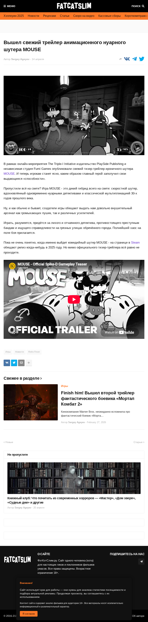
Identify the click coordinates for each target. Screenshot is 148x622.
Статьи (64, 15)
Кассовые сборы (109, 15)
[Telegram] (134, 59)
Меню (11, 6)
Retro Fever (34, 352)
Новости (33, 15)
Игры (8, 352)
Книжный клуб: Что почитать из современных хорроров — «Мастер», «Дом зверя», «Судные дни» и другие (71, 500)
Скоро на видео (83, 15)
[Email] (21, 363)
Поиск (136, 6)
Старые (138, 442)
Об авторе (138, 615)
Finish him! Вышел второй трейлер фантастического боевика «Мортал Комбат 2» (97, 398)
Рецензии (49, 15)
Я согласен (29, 613)
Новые (9, 442)
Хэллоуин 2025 (14, 15)
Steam (135, 242)
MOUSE (9, 173)
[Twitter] (141, 59)
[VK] (127, 59)
